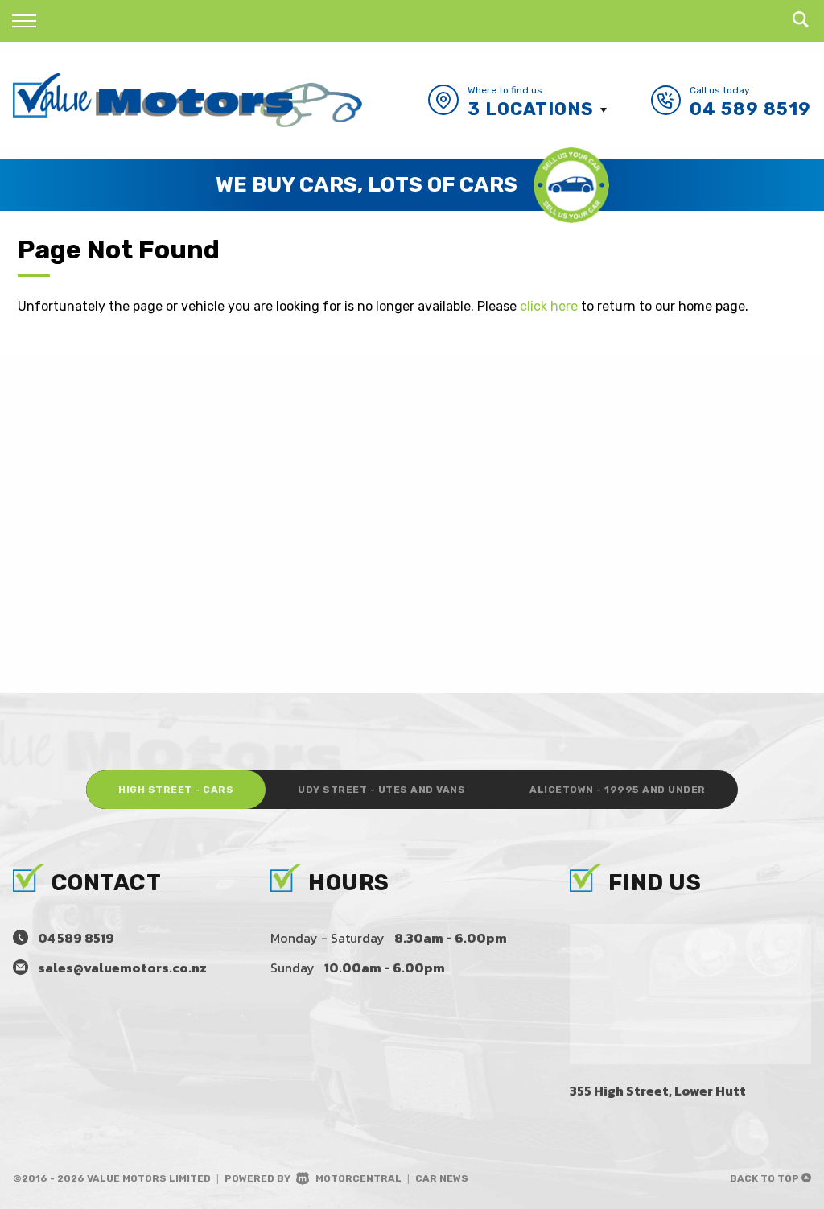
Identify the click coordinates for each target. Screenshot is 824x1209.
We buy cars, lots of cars (366, 184)
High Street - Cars (175, 789)
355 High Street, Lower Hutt (658, 1090)
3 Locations (531, 109)
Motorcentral (358, 1178)
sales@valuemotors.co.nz (122, 967)
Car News (441, 1178)
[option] (412, 185)
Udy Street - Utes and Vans (381, 789)
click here (549, 306)
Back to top (765, 1178)
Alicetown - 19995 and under (617, 789)
